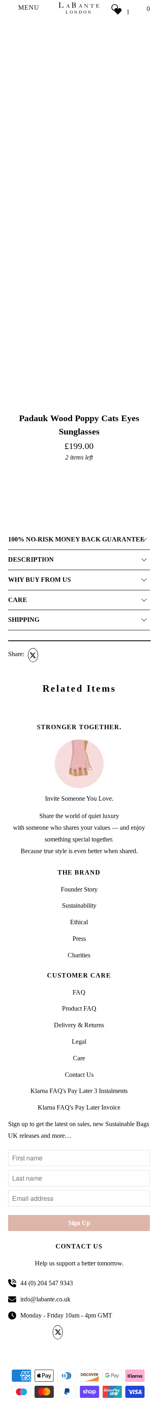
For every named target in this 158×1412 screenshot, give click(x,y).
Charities (79, 955)
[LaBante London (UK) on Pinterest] (86, 1332)
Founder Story (79, 889)
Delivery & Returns (79, 1025)
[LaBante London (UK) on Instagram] (99, 1332)
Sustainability (79, 905)
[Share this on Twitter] (32, 655)
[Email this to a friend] (78, 655)
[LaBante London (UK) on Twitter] (59, 1332)
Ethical (79, 922)
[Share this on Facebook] (47, 655)
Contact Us (79, 1074)
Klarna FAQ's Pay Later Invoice (79, 1107)
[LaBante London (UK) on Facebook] (73, 1332)
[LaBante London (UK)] (79, 8)
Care (79, 1058)
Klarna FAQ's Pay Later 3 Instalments (79, 1090)
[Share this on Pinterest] (63, 655)
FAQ (79, 992)
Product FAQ (79, 1008)
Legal (79, 1041)
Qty (12, 471)
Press (79, 938)
